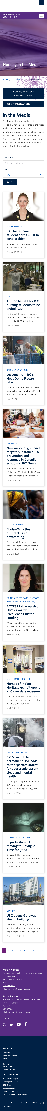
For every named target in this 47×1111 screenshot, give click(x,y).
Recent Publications (18, 104)
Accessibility (7, 1106)
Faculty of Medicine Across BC (15, 1094)
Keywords (8, 158)
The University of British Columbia (17, 5)
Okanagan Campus (10, 1081)
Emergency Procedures (11, 1103)
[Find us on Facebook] (26, 1024)
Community (18, 80)
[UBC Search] (41, 3)
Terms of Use (25, 1103)
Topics (6, 169)
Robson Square (9, 1089)
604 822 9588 (9, 986)
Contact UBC (8, 1053)
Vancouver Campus (10, 1079)
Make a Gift (7, 1067)
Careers (6, 1064)
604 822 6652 (8, 1009)
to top (39, 1105)
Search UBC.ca (9, 1070)
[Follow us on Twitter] (5, 1024)
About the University (10, 1056)
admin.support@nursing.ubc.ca (16, 989)
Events (5, 1061)
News (5, 1058)
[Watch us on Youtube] (19, 1024)
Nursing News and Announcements (23, 94)
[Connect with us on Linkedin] (12, 1024)
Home (5, 80)
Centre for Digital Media (12, 1091)
